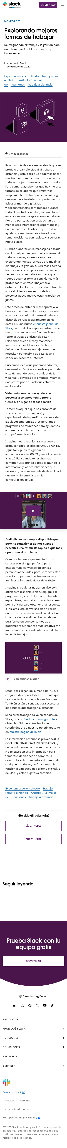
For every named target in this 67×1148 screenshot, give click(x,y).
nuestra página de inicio (25, 732)
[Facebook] (29, 1006)
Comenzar (48, 5)
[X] (37, 1006)
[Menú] (62, 5)
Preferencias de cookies (17, 1109)
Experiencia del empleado (21, 76)
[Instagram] (22, 1006)
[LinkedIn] (14, 1006)
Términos (25, 1100)
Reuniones (18, 84)
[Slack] (12, 5)
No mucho (33, 839)
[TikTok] (52, 1006)
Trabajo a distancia (40, 84)
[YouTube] (44, 1006)
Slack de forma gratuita (39, 719)
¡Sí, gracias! (33, 825)
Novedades (12, 21)
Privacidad (9, 1100)
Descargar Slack (12, 1092)
